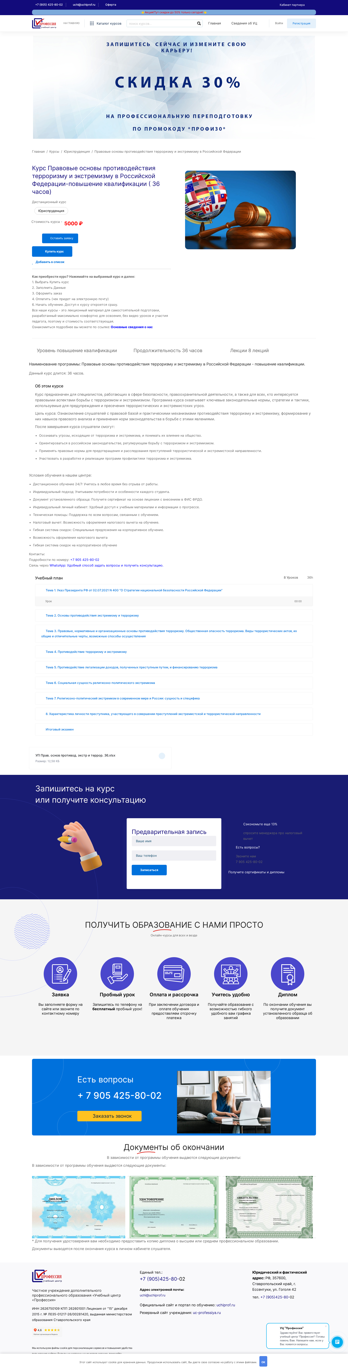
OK (263, 1362)
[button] (109, 1116)
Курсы (54, 151)
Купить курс (54, 251)
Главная (38, 151)
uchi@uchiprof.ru (152, 1295)
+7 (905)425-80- (159, 1279)
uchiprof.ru (225, 1305)
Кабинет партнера (292, 4)
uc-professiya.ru (207, 1313)
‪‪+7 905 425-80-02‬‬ (84, 560)
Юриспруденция (77, 151)
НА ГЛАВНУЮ (71, 23)
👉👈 (174, 12)
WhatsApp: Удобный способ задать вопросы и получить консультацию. (106, 565)
